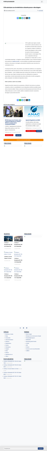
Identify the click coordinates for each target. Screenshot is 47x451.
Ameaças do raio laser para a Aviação (33, 336)
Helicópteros (8, 347)
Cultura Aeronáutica (9, 339)
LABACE (27, 350)
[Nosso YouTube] (27, 328)
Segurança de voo (9, 354)
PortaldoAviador (9, 1)
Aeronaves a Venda (9, 334)
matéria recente (16, 61)
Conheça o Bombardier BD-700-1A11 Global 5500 (8, 275)
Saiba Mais (18, 135)
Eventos (7, 345)
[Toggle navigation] (41, 2)
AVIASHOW (28, 339)
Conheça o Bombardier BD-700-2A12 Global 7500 (8, 244)
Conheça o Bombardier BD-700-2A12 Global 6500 (18, 244)
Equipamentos (8, 343)
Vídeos (6, 356)
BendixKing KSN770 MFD (31, 341)
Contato (27, 343)
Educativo (7, 341)
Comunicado (7, 337)
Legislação (41, 10)
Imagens (7, 348)
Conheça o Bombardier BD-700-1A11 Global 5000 (18, 275)
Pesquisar (41, 448)
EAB (27, 345)
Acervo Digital (29, 334)
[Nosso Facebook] (23, 328)
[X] (27, 18)
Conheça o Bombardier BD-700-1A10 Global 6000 (18, 260)
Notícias (7, 352)
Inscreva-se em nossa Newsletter (23, 139)
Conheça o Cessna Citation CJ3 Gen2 (8, 257)
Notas (6, 350)
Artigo (9, 135)
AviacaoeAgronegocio (30, 337)
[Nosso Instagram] (20, 328)
